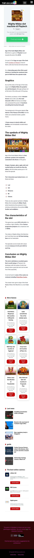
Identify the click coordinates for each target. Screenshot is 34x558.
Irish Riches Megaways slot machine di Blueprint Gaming (10, 316)
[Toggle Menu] (24, 2)
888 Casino (13, 487)
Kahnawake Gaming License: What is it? (20, 458)
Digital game (13, 500)
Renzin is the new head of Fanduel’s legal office (21, 422)
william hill (13, 473)
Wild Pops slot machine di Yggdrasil (11, 349)
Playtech (18, 29)
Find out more (16, 39)
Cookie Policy (13, 554)
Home (5, 46)
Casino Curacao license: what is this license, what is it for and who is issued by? (21, 450)
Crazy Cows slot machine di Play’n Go (23, 349)
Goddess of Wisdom (14, 62)
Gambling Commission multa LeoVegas (20, 412)
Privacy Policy (21, 554)
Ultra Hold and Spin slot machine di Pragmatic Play (23, 382)
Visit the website (15, 482)
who (27, 529)
